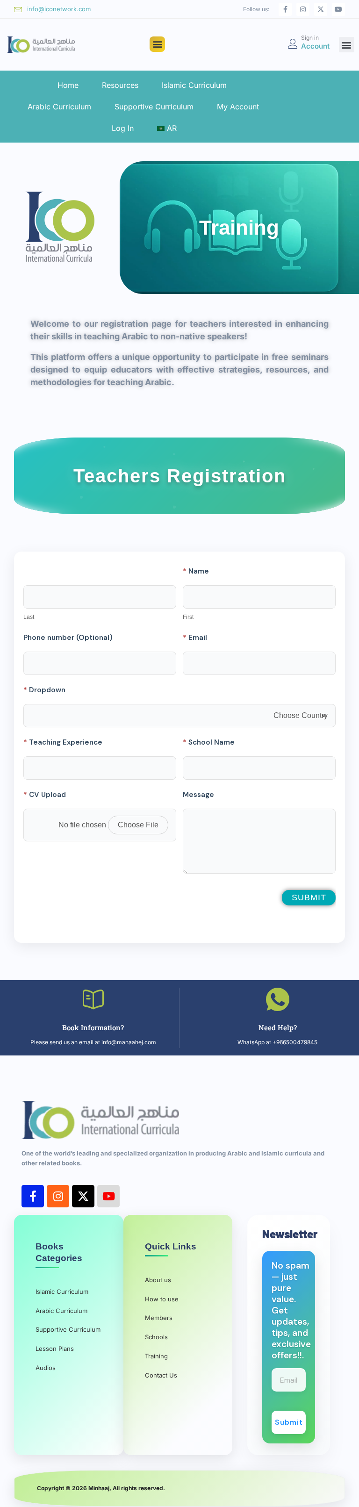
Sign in (310, 37)
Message (198, 794)
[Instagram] (302, 9)
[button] (157, 44)
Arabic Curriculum (59, 106)
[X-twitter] (320, 9)
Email (195, 637)
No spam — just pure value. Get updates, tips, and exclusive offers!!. (291, 1310)
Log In (123, 128)
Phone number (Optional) (68, 637)
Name (196, 571)
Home (68, 85)
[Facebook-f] (285, 9)
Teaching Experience (62, 742)
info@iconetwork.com (59, 9)
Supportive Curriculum (154, 106)
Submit (309, 897)
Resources (120, 85)
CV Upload (44, 794)
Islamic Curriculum (194, 85)
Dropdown (44, 690)
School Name (209, 742)
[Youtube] (338, 9)
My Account (238, 106)
